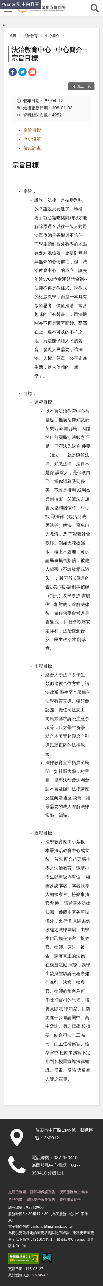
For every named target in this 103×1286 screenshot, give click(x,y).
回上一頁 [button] (84, 86)
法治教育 (30, 36)
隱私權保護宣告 (42, 1192)
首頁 (12, 36)
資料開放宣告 (70, 1200)
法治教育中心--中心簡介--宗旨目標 (49, 54)
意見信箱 (15, 1200)
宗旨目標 (32, 130)
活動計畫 (32, 148)
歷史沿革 (32, 139)
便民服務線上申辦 (73, 1192)
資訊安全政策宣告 (41, 1200)
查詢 (95, 8)
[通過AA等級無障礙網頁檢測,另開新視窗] (23, 1259)
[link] (13, 73)
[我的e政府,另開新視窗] (47, 1259)
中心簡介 (52, 36)
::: (4, 24)
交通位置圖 (17, 1192)
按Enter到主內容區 (20, 4)
